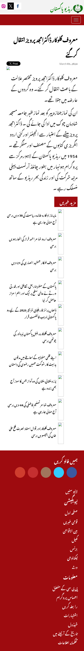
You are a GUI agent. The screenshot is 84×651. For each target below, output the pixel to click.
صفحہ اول (71, 512)
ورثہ (75, 566)
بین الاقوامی (70, 530)
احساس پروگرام (67, 597)
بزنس (74, 548)
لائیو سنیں (71, 491)
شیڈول (73, 624)
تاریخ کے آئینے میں (65, 633)
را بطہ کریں (70, 606)
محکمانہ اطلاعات (68, 642)
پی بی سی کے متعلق (65, 588)
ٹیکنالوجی (72, 557)
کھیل (75, 539)
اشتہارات (71, 615)
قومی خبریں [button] (70, 521)
